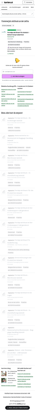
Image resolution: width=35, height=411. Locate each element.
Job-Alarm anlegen (18, 76)
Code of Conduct (26, 397)
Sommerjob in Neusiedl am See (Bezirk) (25, 100)
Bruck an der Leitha (21, 21)
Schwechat (21, 147)
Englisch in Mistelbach (24, 384)
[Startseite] (9, 2)
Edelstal (10, 127)
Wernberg (26, 250)
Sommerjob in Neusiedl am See (25, 95)
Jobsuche (4, 7)
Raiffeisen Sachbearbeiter (25, 376)
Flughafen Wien (13, 147)
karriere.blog (6, 368)
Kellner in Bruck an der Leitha (7, 104)
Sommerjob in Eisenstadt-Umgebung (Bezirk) (25, 104)
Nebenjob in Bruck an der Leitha (8, 90)
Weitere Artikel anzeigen (8, 385)
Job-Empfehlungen (15, 7)
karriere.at (21, 370)
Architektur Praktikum (24, 386)
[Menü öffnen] (2, 2)
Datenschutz (7, 397)
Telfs (10, 250)
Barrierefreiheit (16, 397)
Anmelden (29, 2)
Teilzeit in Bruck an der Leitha (8, 95)
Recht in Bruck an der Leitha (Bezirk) (24, 380)
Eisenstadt (11, 217)
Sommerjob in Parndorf (25, 91)
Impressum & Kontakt (20, 393)
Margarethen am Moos (15, 200)
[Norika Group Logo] (17, 404)
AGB (29, 393)
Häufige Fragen (9, 393)
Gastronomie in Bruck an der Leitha (8, 100)
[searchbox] (17, 14)
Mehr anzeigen (11, 51)
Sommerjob (6, 21)
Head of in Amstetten (24, 374)
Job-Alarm (26, 7)
